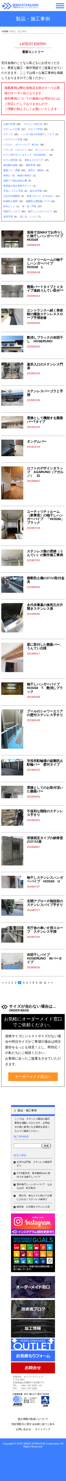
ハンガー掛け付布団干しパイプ (37, 134)
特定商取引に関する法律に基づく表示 (33, 1424)
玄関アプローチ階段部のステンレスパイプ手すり (45, 903)
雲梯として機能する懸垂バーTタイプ (45, 419)
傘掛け (6, 175)
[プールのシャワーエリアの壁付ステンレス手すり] (14, 729)
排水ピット (9, 206)
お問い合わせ (23, 1429)
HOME (5, 31)
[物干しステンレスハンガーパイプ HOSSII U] (14, 882)
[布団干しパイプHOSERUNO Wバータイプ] (14, 961)
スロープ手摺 (35, 129)
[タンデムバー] (14, 448)
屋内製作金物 (10, 165)
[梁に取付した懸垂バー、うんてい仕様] (14, 657)
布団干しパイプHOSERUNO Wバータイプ (44, 958)
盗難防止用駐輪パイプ (37, 201)
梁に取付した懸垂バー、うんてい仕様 (45, 646)
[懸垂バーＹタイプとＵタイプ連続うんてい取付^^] (14, 291)
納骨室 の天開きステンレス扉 (33, 1206)
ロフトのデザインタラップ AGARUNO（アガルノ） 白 (45, 471)
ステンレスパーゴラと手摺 (45, 393)
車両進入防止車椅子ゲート (17, 185)
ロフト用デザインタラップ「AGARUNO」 (25, 155)
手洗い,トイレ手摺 (13, 191)
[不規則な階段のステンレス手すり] (14, 817)
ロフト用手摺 (10, 160)
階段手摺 (30, 165)
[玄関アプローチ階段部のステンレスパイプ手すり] (14, 907)
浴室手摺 (8, 216)
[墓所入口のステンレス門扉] (14, 370)
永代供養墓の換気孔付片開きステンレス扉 (45, 606)
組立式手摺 (36, 191)
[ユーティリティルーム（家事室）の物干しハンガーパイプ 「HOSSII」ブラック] (14, 524)
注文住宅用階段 (11, 196)
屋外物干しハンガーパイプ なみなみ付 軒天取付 (34, 1186)
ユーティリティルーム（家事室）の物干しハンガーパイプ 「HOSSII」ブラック (45, 517)
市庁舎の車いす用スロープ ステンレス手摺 (45, 929)
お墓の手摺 (9, 124)
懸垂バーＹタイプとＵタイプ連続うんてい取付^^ (45, 288)
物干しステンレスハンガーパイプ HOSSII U (45, 879)
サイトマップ (42, 1429)
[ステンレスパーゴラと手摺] (14, 397)
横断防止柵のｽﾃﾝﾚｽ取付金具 (46, 580)
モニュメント (42, 149)
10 (40, 982)
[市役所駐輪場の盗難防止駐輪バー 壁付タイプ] (14, 767)
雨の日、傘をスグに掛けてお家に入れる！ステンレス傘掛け (34, 1197)
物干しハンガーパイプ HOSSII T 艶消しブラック (45, 687)
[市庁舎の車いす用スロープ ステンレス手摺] (14, 934)
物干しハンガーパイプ (40, 211)
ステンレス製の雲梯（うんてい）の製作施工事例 (45, 553)
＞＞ (50, 982)
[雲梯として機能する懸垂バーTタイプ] (14, 422)
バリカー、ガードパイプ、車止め (21, 144)
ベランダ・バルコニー (15, 149)
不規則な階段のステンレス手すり (45, 813)
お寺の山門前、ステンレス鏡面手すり (34, 1164)
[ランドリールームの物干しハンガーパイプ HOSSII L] (14, 266)
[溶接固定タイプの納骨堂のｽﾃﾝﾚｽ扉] (14, 850)
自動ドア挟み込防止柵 (15, 180)
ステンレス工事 (11, 129)
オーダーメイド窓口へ (33, 1077)
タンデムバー (37, 441)
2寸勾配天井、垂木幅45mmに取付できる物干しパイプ (33, 1175)
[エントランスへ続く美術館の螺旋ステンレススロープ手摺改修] (14, 317)
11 (45, 982)
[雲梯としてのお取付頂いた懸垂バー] (14, 792)
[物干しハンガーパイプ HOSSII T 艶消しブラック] (14, 690)
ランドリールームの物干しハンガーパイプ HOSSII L (45, 263)
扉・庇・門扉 (29, 206)
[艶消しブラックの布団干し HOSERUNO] (14, 344)
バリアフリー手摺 (12, 139)
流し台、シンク (28, 216)
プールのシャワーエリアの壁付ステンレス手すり (45, 713)
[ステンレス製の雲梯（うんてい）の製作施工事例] (14, 557)
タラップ (8, 134)
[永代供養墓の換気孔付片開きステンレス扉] (14, 617)
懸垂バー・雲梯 (11, 170)
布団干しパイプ (11, 211)
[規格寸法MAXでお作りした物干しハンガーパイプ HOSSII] (14, 239)
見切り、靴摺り (36, 170)
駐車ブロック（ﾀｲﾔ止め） (40, 196)
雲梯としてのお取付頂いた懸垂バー (45, 789)
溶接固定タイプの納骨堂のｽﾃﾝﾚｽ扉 (45, 839)
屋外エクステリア (34, 160)
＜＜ (4, 982)
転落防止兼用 (10, 201)
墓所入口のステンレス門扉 (45, 366)
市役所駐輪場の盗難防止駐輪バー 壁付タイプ (45, 762)
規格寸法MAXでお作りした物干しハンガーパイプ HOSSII (46, 235)
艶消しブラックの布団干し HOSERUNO (45, 339)
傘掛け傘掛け (24, 175)
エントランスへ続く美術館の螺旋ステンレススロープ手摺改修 (45, 314)
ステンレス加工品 (32, 124)
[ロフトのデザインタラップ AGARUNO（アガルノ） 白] (14, 482)
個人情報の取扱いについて (33, 1418)
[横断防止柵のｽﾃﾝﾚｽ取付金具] (14, 584)
